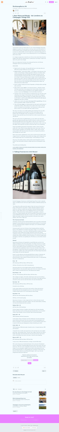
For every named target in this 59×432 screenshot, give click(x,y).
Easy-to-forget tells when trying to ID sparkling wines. (21, 399)
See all (14, 411)
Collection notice (35, 425)
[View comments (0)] (16, 13)
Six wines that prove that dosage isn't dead (22, 391)
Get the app (34, 427)
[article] (29, 394)
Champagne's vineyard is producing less (21, 404)
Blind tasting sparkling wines (19, 398)
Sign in (56, 2)
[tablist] (17, 378)
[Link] (11, 16)
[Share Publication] (48, 2)
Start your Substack (27, 427)
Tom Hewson (18, 394)
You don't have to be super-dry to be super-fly (20, 393)
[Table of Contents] (1, 216)
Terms (31, 425)
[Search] (46, 2)
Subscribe (51, 2)
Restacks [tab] (18, 377)
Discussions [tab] (20, 389)
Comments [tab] (15, 377)
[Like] (14, 13)
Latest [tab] (16, 389)
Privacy (29, 425)
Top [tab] (13, 389)
